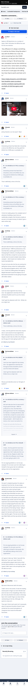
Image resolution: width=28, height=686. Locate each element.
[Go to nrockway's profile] (2, 142)
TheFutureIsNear (9, 191)
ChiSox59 (7, 127)
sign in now (10, 626)
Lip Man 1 (6, 23)
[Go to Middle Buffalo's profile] (2, 581)
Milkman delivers (9, 159)
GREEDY (7, 286)
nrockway (7, 141)
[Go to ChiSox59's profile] (2, 128)
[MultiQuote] (2, 93)
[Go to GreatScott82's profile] (2, 479)
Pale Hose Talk (17, 23)
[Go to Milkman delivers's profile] (2, 160)
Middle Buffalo (9, 581)
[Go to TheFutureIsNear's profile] (2, 191)
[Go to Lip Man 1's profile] (2, 23)
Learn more (3, 2)
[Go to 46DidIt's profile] (2, 99)
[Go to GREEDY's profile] (2, 287)
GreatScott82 (8, 478)
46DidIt (7, 98)
